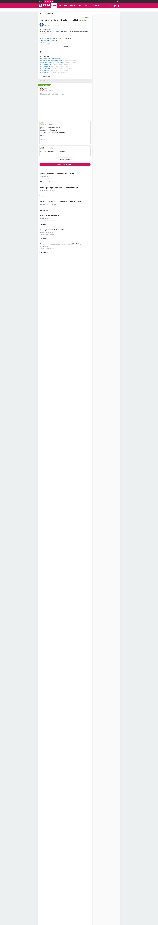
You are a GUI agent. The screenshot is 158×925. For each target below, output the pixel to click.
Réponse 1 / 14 (44, 81)
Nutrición (72, 5)
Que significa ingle (45, 72)
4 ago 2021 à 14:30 (54, 25)
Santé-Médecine (49, 1)
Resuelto (84, 20)
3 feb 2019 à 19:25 (51, 149)
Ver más (66, 46)
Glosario (96, 5)
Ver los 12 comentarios (66, 159)
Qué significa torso (45, 70)
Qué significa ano (45, 66)
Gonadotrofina (49, 38)
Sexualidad (88, 5)
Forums (53, 5)
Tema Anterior (44, 17)
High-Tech (41, 1)
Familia (65, 5)
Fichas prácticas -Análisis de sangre (61, 68)
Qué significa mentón (46, 64)
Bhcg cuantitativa (45, 68)
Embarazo (51, 13)
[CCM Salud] (44, 5)
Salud (59, 5)
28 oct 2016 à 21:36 (49, 124)
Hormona (42, 38)
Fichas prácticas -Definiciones (61, 64)
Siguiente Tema (85, 17)
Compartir (44, 52)
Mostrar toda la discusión (64, 164)
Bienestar (80, 5)
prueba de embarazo (54, 31)
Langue (117, 1)
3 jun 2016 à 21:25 (48, 90)
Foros (44, 13)
